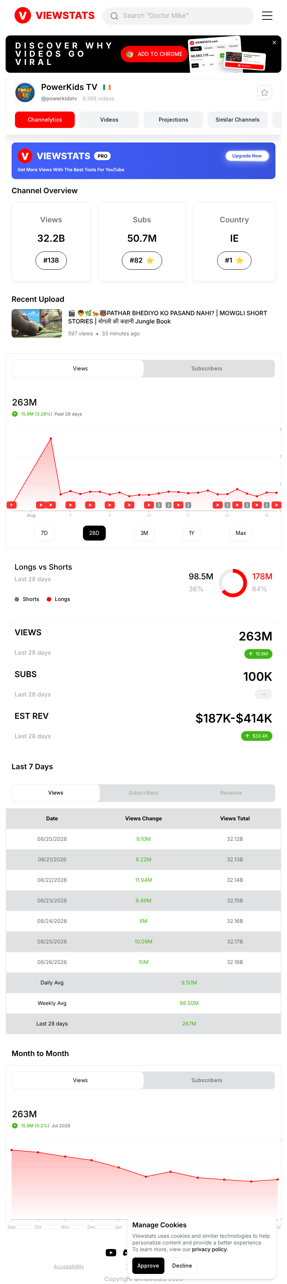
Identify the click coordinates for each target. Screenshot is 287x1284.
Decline (182, 1265)
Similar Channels (238, 119)
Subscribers (206, 368)
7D (44, 533)
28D (94, 533)
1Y (191, 533)
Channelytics (45, 119)
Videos (109, 119)
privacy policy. (210, 1249)
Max (241, 533)
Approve (148, 1265)
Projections (173, 119)
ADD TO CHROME (160, 54)
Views (80, 368)
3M (144, 533)
